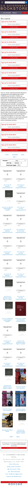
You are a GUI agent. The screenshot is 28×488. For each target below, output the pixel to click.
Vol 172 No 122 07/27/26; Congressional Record (21, 298)
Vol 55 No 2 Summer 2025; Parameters (21, 387)
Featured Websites (14, 476)
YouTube (16, 484)
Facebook (9, 484)
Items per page (11, 165)
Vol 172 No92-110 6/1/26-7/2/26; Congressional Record (21, 231)
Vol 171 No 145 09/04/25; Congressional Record (7, 186)
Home (2, 15)
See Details (14, 448)
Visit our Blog (14, 482)
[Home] (14, 9)
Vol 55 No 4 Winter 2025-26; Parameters (21, 409)
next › (23, 154)
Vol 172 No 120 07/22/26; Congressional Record (21, 253)
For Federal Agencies (14, 474)
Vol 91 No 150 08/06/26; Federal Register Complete (7, 387)
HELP (14, 13)
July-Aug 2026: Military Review (7, 430)
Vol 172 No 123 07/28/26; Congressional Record (7, 342)
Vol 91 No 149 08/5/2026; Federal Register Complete (20, 342)
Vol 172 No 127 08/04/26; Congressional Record (7, 253)
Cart (24, 13)
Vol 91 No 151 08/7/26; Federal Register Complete (7, 209)
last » (14, 157)
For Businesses (14, 471)
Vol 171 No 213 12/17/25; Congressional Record (21, 209)
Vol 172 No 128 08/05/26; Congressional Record (7, 275)
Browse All (7, 15)
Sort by (9, 163)
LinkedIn (21, 484)
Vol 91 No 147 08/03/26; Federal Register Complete (7, 298)
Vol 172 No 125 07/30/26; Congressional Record (21, 186)
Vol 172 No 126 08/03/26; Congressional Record (7, 231)
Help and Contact (14, 466)
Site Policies (14, 464)
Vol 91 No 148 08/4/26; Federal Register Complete (7, 320)
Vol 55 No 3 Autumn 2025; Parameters (7, 409)
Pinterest (19, 484)
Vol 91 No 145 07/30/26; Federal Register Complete (20, 431)
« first (7, 154)
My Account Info (14, 469)
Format (5, 160)
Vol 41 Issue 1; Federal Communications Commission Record (20, 320)
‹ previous (15, 154)
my (6, 13)
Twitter (12, 484)
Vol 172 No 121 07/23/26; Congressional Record (21, 275)
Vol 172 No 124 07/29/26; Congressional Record (21, 365)
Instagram (14, 484)
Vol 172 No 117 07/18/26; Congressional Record (7, 365)
